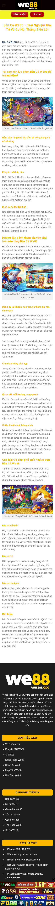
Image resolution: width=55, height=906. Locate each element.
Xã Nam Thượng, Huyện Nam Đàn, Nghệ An (26, 867)
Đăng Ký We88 (13, 765)
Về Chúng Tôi (12, 744)
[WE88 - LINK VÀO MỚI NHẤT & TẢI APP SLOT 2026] (27, 5)
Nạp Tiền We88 (13, 770)
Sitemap (9, 754)
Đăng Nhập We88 (14, 760)
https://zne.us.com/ (22, 854)
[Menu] (4, 5)
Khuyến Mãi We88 (14, 749)
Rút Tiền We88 (13, 775)
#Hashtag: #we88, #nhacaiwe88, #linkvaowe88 (24, 876)
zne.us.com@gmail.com (23, 859)
